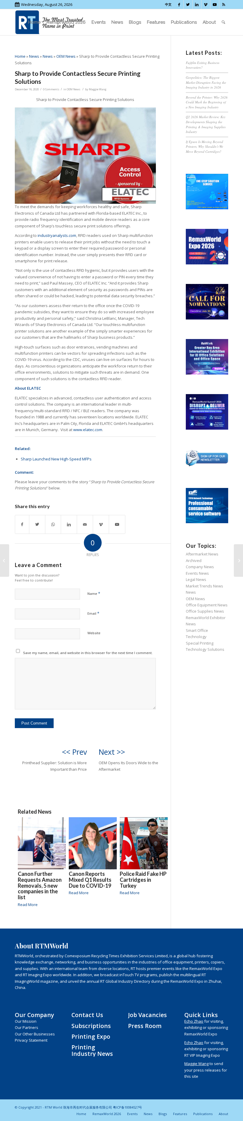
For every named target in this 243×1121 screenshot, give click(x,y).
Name (93, 593)
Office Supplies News (205, 611)
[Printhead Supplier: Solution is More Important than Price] (4, 560)
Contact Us (87, 1015)
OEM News (66, 56)
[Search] (223, 22)
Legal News (196, 579)
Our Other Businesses (35, 1034)
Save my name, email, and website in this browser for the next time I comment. (88, 653)
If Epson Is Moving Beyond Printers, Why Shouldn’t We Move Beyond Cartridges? (204, 146)
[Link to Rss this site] (223, 4)
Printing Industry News (92, 1050)
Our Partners (26, 1027)
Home (20, 56)
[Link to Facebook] (179, 4)
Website (93, 633)
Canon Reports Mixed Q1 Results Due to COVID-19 (90, 880)
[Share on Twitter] (37, 524)
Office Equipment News (207, 605)
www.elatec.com (87, 429)
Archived (194, 560)
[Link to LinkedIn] (197, 4)
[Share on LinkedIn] (69, 524)
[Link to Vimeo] (206, 4)
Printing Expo (90, 1036)
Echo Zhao (193, 1021)
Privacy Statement (31, 1040)
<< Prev (74, 752)
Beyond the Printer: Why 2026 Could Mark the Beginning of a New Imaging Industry (207, 102)
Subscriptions (91, 1026)
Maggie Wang (97, 89)
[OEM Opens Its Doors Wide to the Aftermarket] (238, 560)
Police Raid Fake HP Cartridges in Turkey (143, 880)
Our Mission (25, 1021)
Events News (197, 573)
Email (93, 613)
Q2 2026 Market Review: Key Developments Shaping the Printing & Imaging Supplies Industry (206, 124)
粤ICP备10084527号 (127, 1107)
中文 (168, 4)
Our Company (34, 1015)
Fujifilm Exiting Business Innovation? (202, 65)
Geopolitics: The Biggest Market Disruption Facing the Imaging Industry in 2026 (206, 82)
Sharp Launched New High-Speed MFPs (56, 459)
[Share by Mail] (85, 524)
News (34, 56)
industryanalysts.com (57, 235)
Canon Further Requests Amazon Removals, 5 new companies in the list (40, 885)
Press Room (145, 1026)
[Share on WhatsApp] (53, 524)
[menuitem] (34, 22)
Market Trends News (204, 586)
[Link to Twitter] (188, 4)
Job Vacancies (147, 1015)
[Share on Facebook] (22, 524)
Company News (200, 566)
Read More (28, 904)
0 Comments (51, 89)
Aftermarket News (202, 554)
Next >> (112, 752)
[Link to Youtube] (214, 4)
